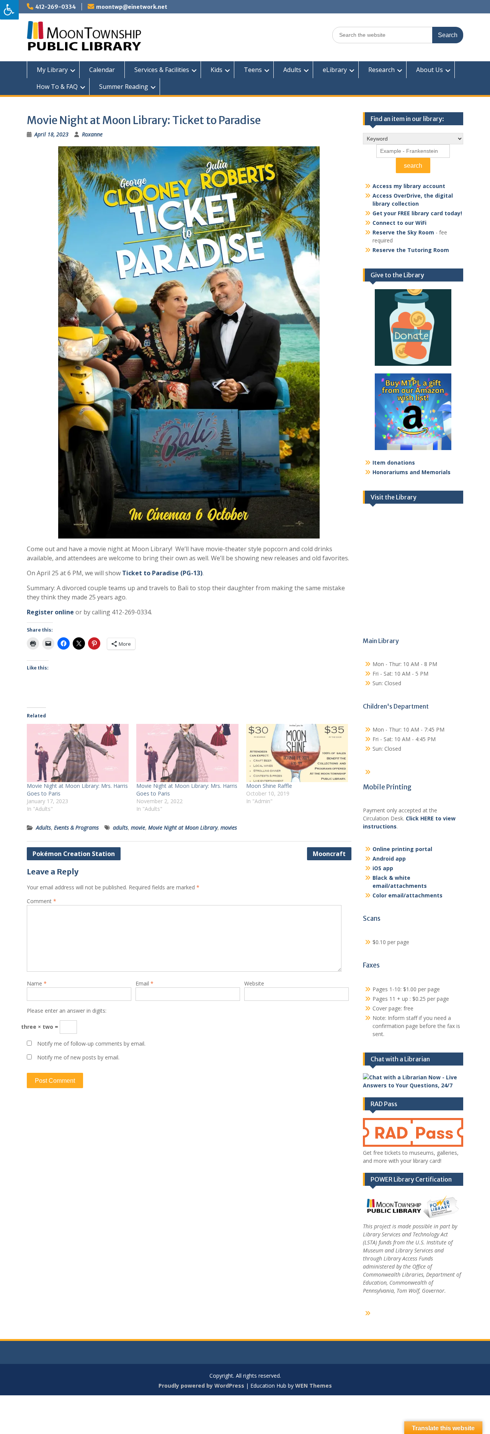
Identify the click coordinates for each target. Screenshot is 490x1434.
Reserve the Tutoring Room (410, 250)
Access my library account (408, 186)
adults (120, 827)
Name (37, 983)
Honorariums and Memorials (411, 472)
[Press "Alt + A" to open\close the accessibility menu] (9, 10)
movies (228, 827)
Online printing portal (402, 849)
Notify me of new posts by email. (78, 1057)
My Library (52, 69)
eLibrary (335, 69)
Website (254, 983)
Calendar (102, 69)
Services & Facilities (161, 69)
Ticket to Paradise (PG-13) (162, 573)
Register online (50, 612)
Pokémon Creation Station (74, 854)
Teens (253, 69)
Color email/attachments (407, 895)
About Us (429, 69)
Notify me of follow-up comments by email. (91, 1043)
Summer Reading (123, 86)
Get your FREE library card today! (417, 213)
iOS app (382, 868)
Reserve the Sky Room (403, 232)
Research (381, 69)
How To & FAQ (57, 86)
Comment (41, 901)
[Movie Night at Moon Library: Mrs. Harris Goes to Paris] (78, 753)
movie (138, 827)
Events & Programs (76, 827)
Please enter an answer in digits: (66, 1010)
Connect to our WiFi (399, 222)
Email (145, 983)
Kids (216, 69)
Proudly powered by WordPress (201, 1385)
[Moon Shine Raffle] (297, 753)
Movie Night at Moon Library (182, 827)
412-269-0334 (55, 6)
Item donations (393, 462)
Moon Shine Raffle (269, 785)
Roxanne (92, 134)
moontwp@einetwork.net (131, 6)
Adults (292, 69)
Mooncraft (329, 854)
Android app (389, 858)
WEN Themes (313, 1385)
